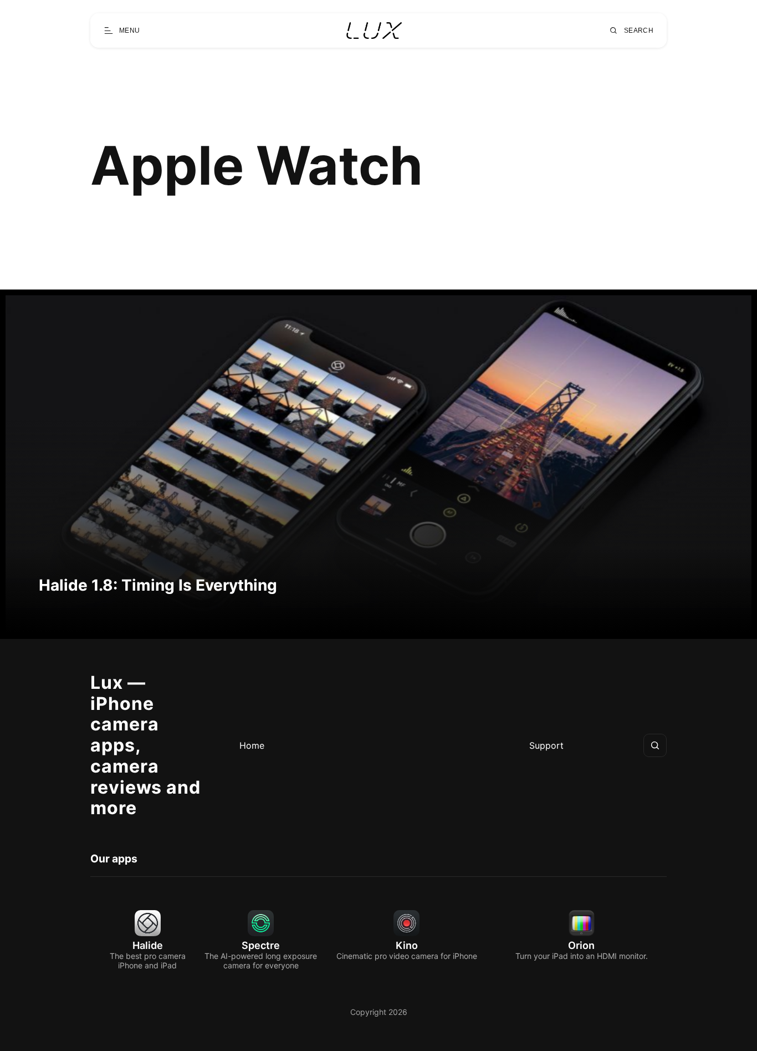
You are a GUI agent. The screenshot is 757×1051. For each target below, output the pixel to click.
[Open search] (655, 745)
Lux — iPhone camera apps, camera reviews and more (145, 745)
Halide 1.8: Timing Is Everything (158, 585)
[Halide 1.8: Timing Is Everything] (378, 464)
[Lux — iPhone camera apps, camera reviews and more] (374, 30)
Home (251, 745)
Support (546, 745)
